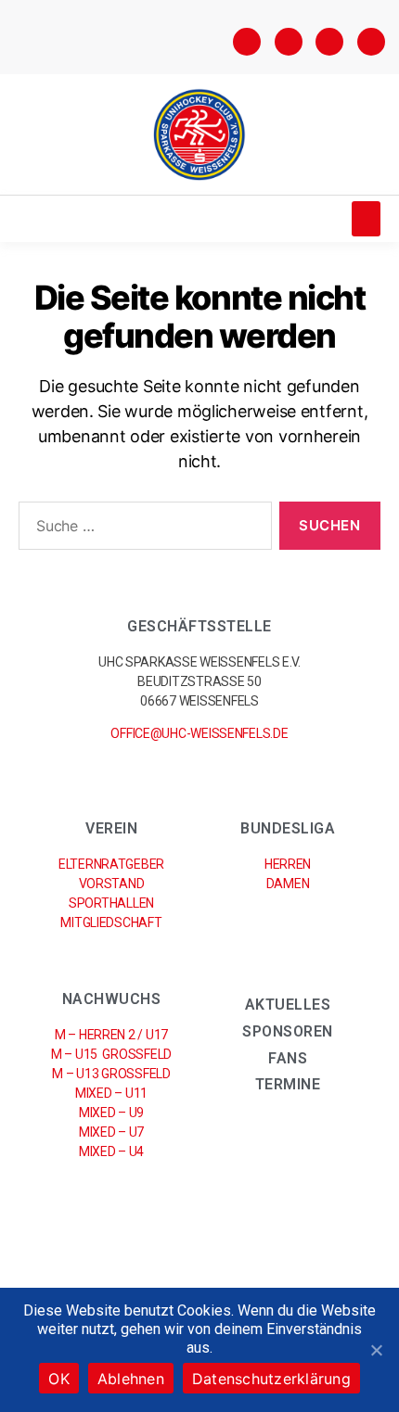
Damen (288, 883)
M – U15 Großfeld (111, 1054)
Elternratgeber (111, 864)
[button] (366, 218)
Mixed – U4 (111, 1151)
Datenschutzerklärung (271, 1378)
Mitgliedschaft (110, 922)
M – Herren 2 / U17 (111, 1034)
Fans (287, 1058)
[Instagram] (288, 42)
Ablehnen (130, 1378)
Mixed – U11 (111, 1093)
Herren (287, 864)
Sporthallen (111, 903)
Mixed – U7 (111, 1132)
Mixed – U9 (111, 1112)
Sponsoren (287, 1031)
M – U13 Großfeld (111, 1073)
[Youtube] (371, 42)
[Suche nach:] (141, 529)
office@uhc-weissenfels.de (199, 733)
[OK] (376, 1350)
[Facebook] (247, 42)
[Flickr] (329, 42)
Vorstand (112, 883)
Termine (288, 1084)
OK (59, 1378)
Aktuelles (288, 1004)
